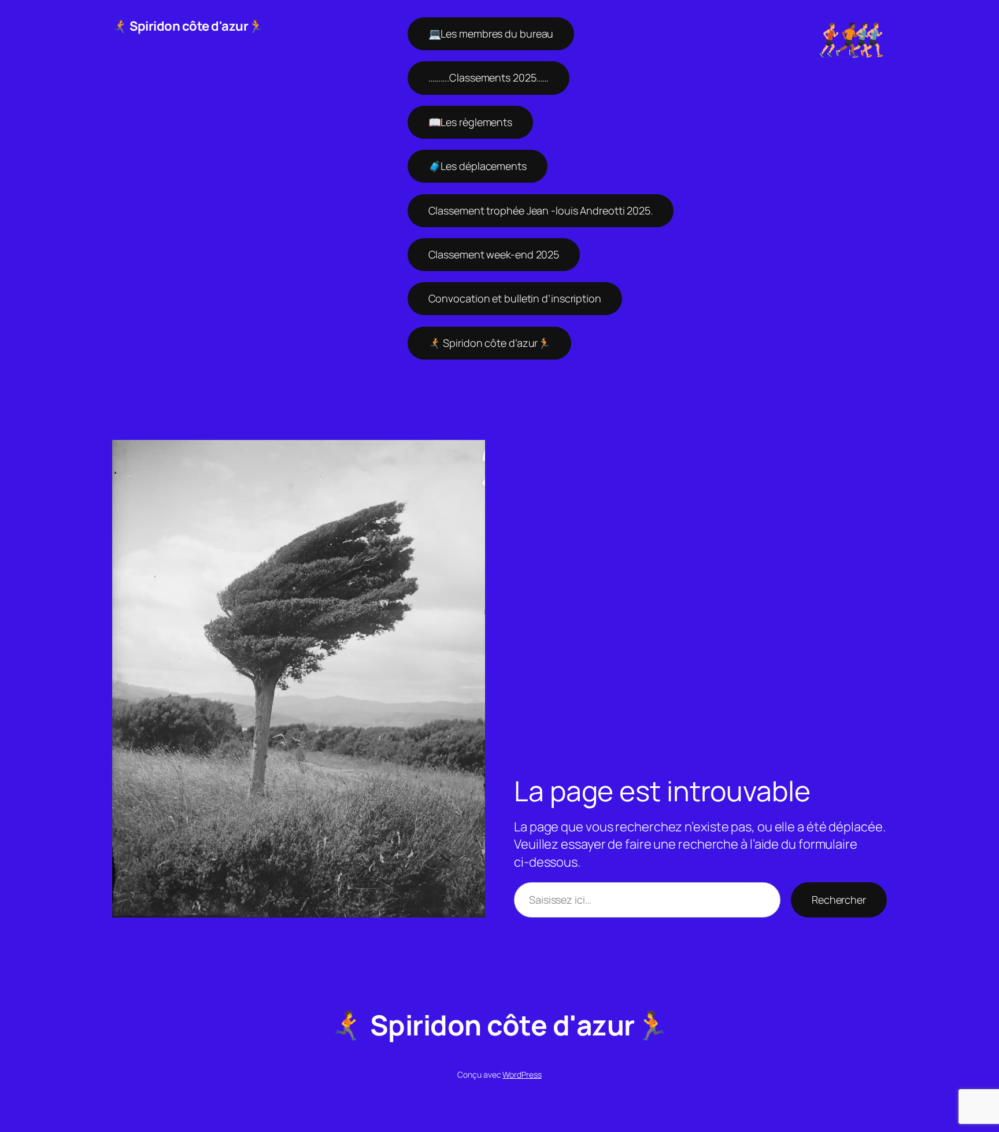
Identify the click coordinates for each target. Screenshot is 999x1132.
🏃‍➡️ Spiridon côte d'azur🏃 (188, 26)
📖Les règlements (470, 122)
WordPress (521, 1074)
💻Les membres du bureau (491, 33)
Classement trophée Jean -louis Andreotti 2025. (540, 210)
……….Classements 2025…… (488, 77)
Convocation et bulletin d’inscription (514, 298)
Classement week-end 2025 (494, 254)
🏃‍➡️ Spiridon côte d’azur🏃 (489, 343)
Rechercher (839, 900)
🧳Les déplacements (477, 166)
